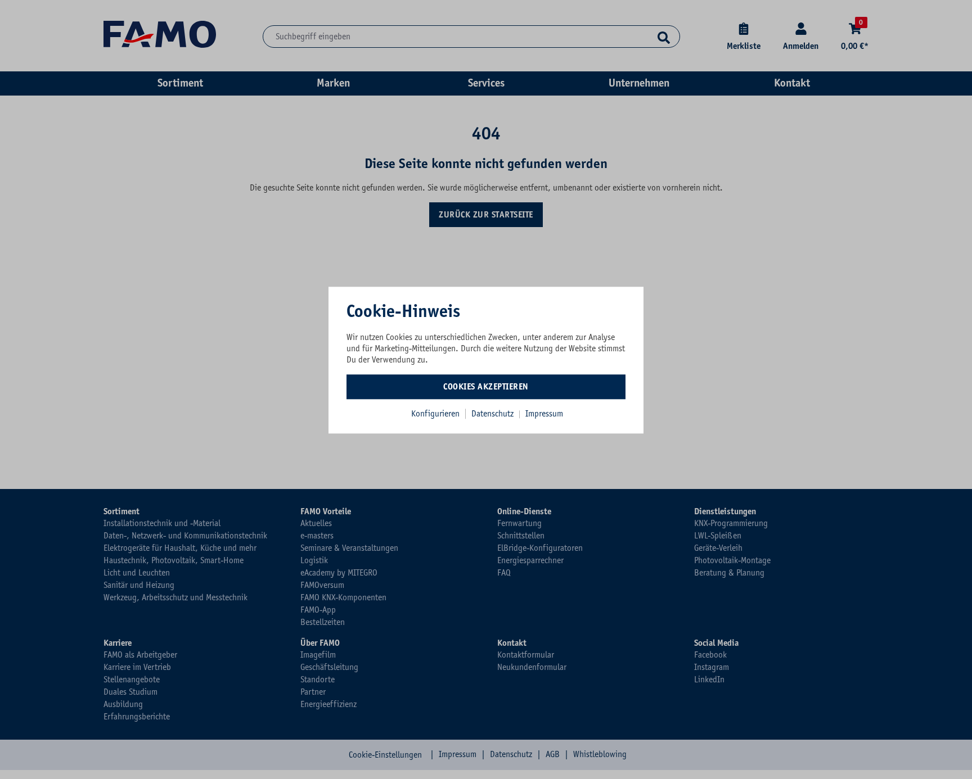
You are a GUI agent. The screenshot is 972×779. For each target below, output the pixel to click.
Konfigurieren (435, 414)
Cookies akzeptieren (486, 387)
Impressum (544, 414)
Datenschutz (493, 414)
